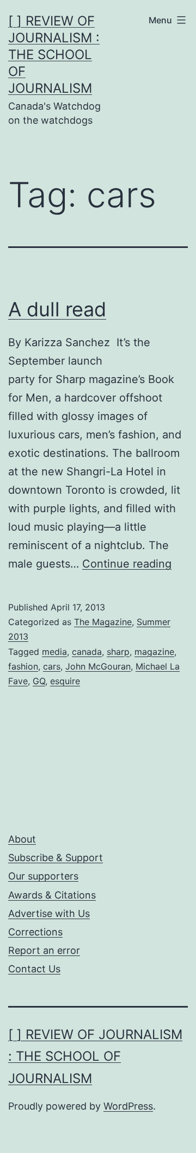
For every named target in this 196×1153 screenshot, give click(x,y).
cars (51, 666)
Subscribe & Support (55, 857)
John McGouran (98, 666)
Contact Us (34, 968)
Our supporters (43, 876)
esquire (65, 681)
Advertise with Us (49, 913)
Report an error (44, 950)
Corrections (35, 932)
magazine (154, 651)
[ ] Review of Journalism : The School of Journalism (54, 55)
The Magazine (103, 621)
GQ (39, 681)
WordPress (128, 1106)
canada (87, 651)
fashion (23, 666)
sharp (118, 651)
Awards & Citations (52, 895)
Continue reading (126, 563)
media (54, 651)
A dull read (57, 309)
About (22, 839)
